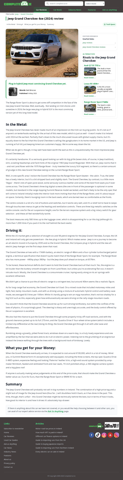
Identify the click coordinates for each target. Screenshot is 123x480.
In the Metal (11, 24)
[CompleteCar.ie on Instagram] (116, 435)
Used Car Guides (11, 440)
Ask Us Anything (55, 411)
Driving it (20, 24)
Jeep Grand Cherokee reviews (94, 47)
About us (7, 459)
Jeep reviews (87, 43)
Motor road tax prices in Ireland (49, 428)
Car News (57, 10)
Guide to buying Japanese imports (50, 444)
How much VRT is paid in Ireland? (49, 432)
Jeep (16, 14)
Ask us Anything (10, 444)
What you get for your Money (35, 24)
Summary (50, 24)
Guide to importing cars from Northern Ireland (55, 448)
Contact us (8, 467)
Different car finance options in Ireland (51, 436)
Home (6, 432)
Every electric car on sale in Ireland (50, 451)
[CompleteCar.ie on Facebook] (91, 435)
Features (92, 10)
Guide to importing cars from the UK (51, 440)
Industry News (74, 10)
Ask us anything (109, 10)
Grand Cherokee (27, 14)
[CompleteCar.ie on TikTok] (97, 435)
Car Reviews (41, 10)
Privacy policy (9, 463)
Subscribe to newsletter (14, 428)
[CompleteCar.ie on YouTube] (110, 435)
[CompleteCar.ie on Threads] (104, 435)
